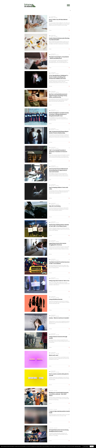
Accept (92, 446)
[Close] (94, 446)
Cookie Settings (85, 446)
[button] (68, 5)
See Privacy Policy (78, 446)
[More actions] (69, 17)
